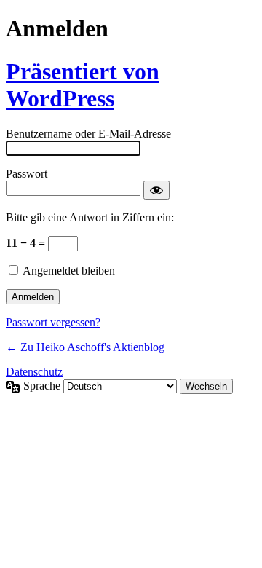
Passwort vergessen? (53, 322)
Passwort (26, 173)
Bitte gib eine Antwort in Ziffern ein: (90, 217)
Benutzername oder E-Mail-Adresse (88, 133)
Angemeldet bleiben (69, 270)
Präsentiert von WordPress (82, 84)
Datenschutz (34, 372)
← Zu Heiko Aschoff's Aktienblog (85, 347)
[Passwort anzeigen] (156, 190)
